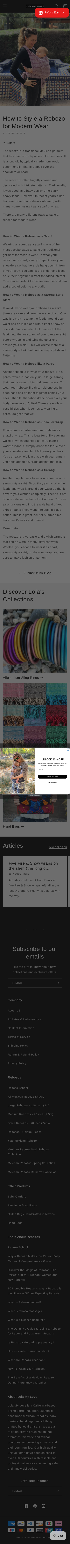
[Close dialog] (68, 750)
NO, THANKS (52, 782)
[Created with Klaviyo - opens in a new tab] (35, 795)
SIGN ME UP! (52, 777)
